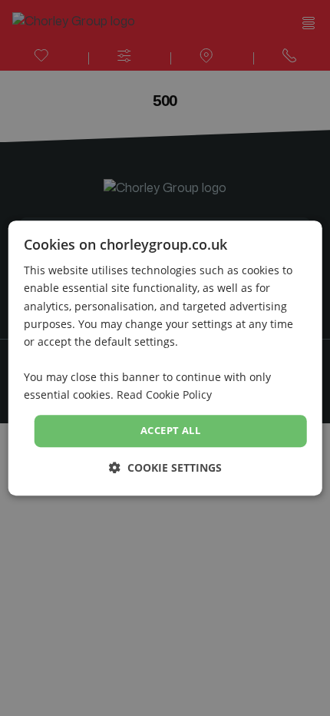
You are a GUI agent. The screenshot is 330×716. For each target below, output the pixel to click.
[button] (165, 467)
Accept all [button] (170, 430)
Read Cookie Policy (164, 394)
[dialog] (165, 358)
